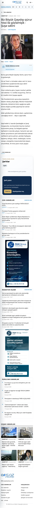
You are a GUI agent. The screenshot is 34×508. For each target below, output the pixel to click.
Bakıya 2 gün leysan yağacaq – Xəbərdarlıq (8, 465)
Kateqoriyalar (5, 492)
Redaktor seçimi (6, 490)
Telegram (11, 61)
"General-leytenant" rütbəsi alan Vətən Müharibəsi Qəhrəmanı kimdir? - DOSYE (16, 405)
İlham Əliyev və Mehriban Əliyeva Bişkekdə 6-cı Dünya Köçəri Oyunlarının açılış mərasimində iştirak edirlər (16, 218)
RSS (2, 500)
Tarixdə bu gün (5, 497)
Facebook (6, 61)
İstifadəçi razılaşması (27, 492)
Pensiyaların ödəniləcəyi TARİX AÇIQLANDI (17, 398)
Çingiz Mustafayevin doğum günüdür (24, 465)
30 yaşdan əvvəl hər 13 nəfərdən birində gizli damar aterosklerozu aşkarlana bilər (15, 324)
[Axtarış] (27, 2)
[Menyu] (3, 2)
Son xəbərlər (5, 487)
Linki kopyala (12, 29)
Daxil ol (7, 191)
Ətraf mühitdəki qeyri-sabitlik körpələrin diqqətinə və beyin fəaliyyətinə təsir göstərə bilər (16, 316)
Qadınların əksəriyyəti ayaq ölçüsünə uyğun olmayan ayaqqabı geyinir (15, 309)
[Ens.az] (17, 2)
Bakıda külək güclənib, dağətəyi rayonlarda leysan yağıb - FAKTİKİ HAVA (8, 444)
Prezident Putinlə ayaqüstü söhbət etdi (13, 211)
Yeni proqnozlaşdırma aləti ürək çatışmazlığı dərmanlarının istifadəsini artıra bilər (15, 294)
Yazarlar (3, 495)
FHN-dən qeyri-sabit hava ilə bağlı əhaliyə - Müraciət (24, 443)
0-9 (13, 7)
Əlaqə (22, 490)
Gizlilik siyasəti (25, 495)
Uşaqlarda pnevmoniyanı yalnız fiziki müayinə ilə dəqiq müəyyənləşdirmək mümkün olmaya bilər (16, 301)
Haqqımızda (24, 487)
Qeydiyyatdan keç (18, 191)
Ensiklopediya (6, 7)
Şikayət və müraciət (27, 497)
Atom (6, 500)
